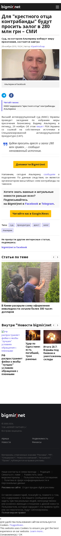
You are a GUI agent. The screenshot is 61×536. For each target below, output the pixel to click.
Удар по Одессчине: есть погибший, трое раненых (33, 351)
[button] (54, 257)
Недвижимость (40, 438)
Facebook (31, 203)
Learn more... (37, 531)
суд (11, 225)
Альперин (7, 230)
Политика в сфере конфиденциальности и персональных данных (25, 481)
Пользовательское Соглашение (41, 477)
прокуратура (23, 225)
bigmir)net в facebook (14, 247)
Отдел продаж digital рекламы (38, 487)
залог (45, 225)
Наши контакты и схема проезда (19, 471)
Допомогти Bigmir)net (30, 164)
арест (36, 225)
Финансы (36, 442)
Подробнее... (17, 524)
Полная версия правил (14, 512)
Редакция (45, 471)
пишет (40, 126)
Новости (6, 442)
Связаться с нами (11, 474)
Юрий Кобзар (38, 46)
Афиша (5, 438)
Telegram (47, 203)
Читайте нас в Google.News (31, 213)
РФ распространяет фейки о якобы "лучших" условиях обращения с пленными (12, 364)
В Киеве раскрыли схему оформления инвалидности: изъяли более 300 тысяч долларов (27, 309)
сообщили (49, 174)
